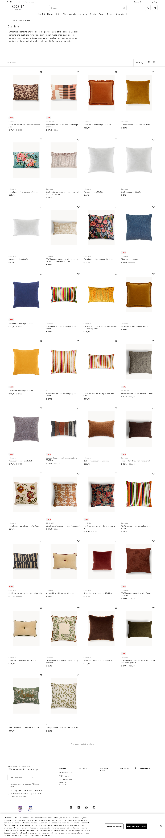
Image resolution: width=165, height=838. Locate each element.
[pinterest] (93, 807)
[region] (82, 826)
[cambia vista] (149, 62)
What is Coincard (65, 773)
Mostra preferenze (114, 826)
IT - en (9, 2)
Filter (138, 63)
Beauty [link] (92, 14)
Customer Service (104, 769)
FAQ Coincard (64, 776)
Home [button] (50, 14)
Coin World (124, 768)
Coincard (137, 2)
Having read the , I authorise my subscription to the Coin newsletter (27, 793)
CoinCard (62, 768)
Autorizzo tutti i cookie (136, 826)
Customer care (28, 2)
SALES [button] (41, 14)
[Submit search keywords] (124, 8)
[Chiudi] (161, 826)
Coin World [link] (121, 14)
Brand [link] (102, 14)
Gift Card (83, 768)
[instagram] (71, 807)
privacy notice (33, 790)
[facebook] (78, 807)
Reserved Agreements (64, 783)
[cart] (155, 8)
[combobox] (88, 8)
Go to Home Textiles (21, 21)
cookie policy (47, 835)
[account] (148, 8)
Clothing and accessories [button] (75, 14)
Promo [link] (110, 14)
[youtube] (86, 807)
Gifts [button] (58, 14)
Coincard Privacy (65, 779)
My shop (154, 2)
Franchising (145, 768)
